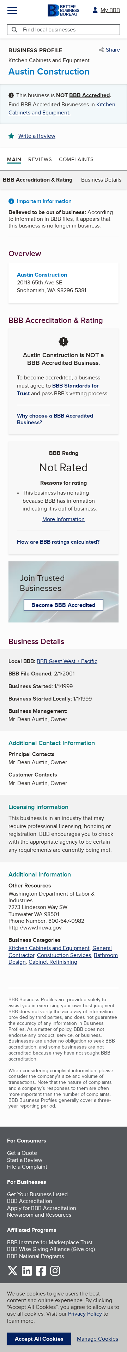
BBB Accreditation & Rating (37, 180)
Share (113, 50)
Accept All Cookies (39, 1339)
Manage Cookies (97, 1338)
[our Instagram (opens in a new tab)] (55, 1274)
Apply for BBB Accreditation (41, 1208)
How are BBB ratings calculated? (58, 542)
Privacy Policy (85, 1314)
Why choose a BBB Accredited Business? (55, 419)
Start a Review (24, 1160)
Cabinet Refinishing (53, 962)
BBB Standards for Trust (58, 389)
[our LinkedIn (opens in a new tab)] (26, 1274)
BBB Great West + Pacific (67, 661)
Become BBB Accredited (63, 605)
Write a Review (36, 135)
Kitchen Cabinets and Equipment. (61, 108)
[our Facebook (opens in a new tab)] (41, 1274)
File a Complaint (27, 1167)
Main (14, 159)
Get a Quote (22, 1153)
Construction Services (64, 955)
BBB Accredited (89, 95)
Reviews (40, 159)
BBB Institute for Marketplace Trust (49, 1242)
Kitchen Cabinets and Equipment (49, 948)
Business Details (101, 180)
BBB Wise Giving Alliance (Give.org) (51, 1249)
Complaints (76, 159)
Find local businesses (49, 29)
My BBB (110, 10)
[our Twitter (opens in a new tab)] (12, 1274)
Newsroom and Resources (39, 1215)
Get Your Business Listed (37, 1194)
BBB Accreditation (29, 1201)
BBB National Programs (35, 1256)
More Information (63, 519)
